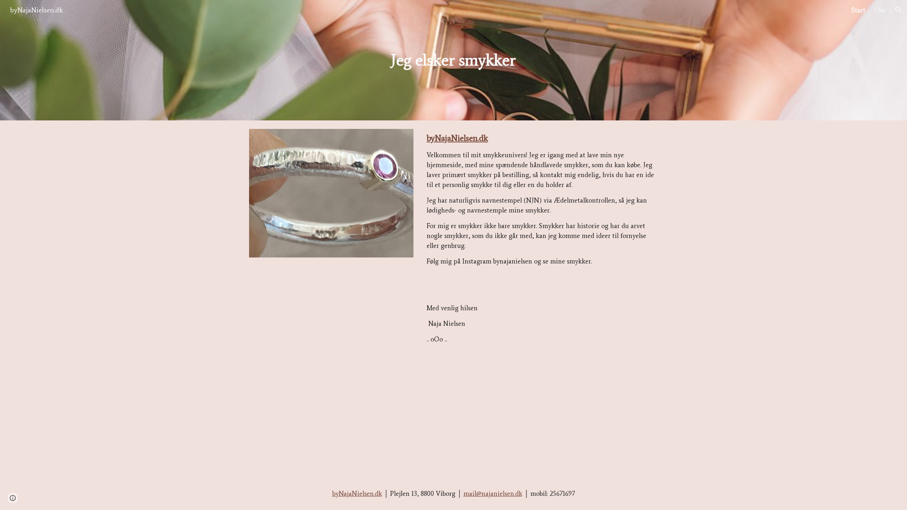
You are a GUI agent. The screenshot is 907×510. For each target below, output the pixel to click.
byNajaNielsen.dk (457, 138)
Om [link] (880, 10)
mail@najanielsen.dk (492, 493)
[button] (898, 9)
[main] (453, 60)
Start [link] (858, 10)
